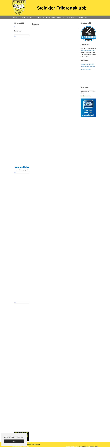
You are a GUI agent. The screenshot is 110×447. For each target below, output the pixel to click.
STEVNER (30, 17)
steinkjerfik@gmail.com (88, 50)
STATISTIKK (60, 17)
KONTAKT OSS (83, 17)
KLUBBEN (22, 17)
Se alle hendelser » (86, 96)
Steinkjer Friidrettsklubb (62, 8)
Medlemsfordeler (86, 70)
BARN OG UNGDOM (49, 17)
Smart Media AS (83, 446)
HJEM (15, 17)
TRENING (38, 17)
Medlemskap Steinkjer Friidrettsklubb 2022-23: (88, 65)
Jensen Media (94, 446)
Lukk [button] (14, 441)
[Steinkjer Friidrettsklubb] (19, 8)
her (23, 437)
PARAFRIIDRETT (71, 17)
